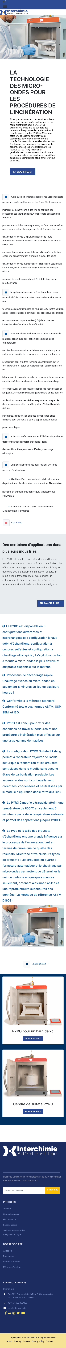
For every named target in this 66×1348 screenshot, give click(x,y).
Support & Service (11, 1261)
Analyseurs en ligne (12, 1234)
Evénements (8, 1256)
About (9, 1341)
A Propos (7, 1251)
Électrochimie (9, 1219)
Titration (7, 1208)
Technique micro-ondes (14, 1230)
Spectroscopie (10, 1225)
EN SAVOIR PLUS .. (50, 603)
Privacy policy (38, 1341)
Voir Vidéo (17, 522)
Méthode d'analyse (12, 1267)
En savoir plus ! (22, 171)
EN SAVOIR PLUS (33, 1039)
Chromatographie (11, 1214)
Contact (49, 1341)
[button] (52, 1190)
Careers (26, 1341)
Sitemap (17, 1341)
